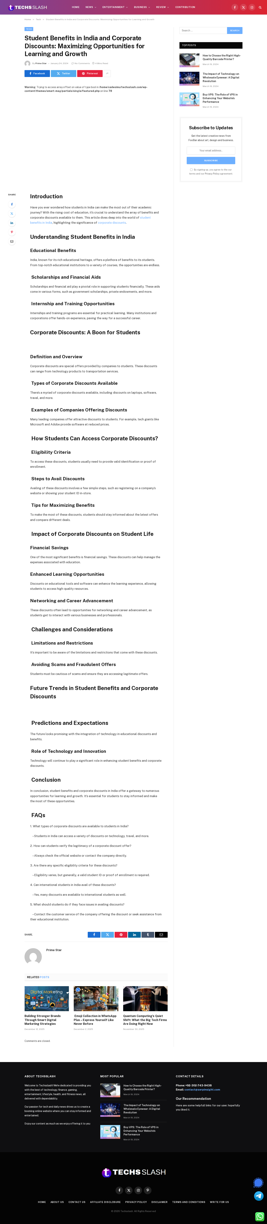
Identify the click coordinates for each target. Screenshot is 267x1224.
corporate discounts (112, 222)
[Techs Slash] (27, 7)
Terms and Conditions (188, 1202)
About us (57, 1202)
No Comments (82, 63)
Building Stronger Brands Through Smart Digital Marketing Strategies (43, 1020)
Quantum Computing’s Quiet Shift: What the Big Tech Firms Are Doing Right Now (145, 1020)
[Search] (260, 7)
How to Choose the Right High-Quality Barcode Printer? (222, 57)
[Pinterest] (11, 232)
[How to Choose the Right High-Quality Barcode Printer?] (189, 60)
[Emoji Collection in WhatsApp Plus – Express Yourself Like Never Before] (96, 998)
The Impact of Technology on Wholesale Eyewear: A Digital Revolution (221, 77)
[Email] (11, 241)
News (89, 7)
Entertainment (113, 7)
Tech (29, 29)
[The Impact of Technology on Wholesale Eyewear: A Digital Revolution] (189, 79)
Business (140, 7)
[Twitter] (11, 213)
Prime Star (41, 63)
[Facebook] (11, 204)
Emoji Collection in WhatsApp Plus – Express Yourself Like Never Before (95, 1020)
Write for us (219, 1202)
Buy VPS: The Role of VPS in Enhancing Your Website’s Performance (220, 98)
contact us (77, 1202)
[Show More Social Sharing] (107, 73)
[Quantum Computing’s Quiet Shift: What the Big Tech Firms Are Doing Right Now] (145, 998)
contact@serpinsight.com (202, 1089)
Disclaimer (159, 1202)
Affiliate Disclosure (105, 1202)
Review (161, 7)
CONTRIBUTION (185, 7)
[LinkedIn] (11, 222)
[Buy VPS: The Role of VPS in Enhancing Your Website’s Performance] (189, 99)
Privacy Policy (212, 173)
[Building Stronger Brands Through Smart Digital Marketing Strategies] (47, 998)
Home (76, 7)
